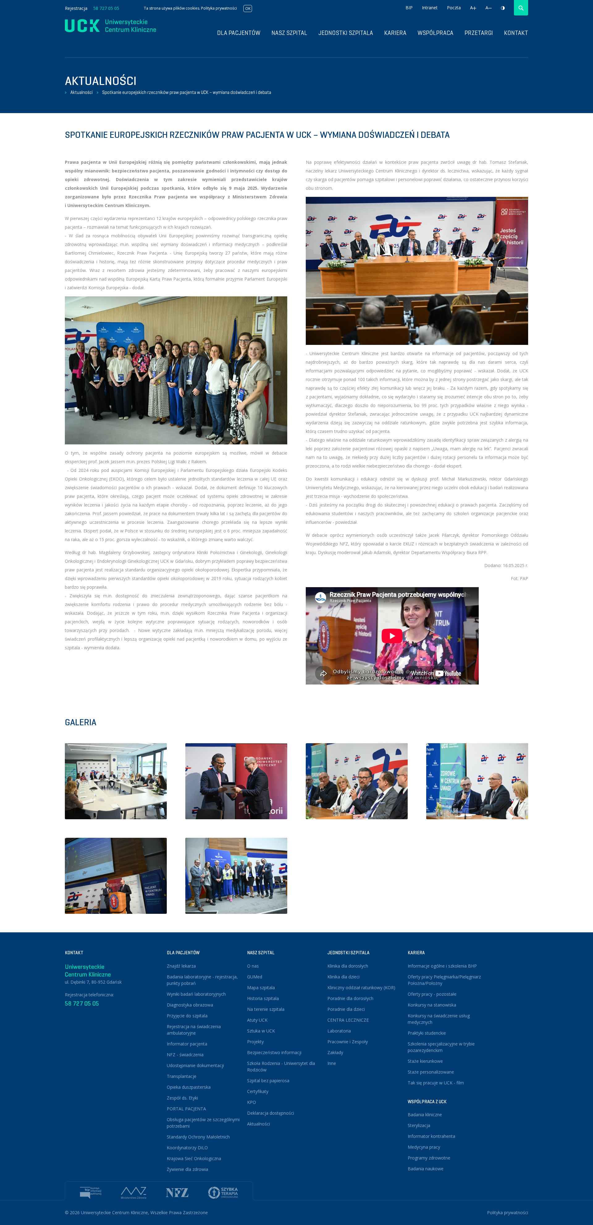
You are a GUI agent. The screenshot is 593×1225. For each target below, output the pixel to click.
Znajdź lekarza (181, 966)
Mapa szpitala (261, 987)
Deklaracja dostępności (270, 1113)
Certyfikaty (257, 1091)
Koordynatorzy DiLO (187, 1148)
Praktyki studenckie (427, 1033)
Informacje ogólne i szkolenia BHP (442, 966)
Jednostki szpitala (345, 33)
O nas (253, 966)
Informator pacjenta (187, 1044)
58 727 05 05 (106, 8)
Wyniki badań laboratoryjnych (196, 994)
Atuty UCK (257, 1020)
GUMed (254, 977)
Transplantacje (181, 1076)
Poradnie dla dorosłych (350, 998)
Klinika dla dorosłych (347, 966)
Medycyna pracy (424, 1147)
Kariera (395, 33)
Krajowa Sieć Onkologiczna (194, 1158)
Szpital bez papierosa (268, 1080)
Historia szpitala (263, 998)
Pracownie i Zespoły (347, 1042)
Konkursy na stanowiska (432, 1005)
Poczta (454, 8)
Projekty (255, 1042)
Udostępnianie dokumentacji (195, 1065)
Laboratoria (339, 1031)
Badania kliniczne (425, 1114)
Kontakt (516, 33)
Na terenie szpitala (265, 1009)
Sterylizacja (419, 1125)
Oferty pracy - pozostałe (432, 994)
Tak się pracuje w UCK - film (436, 1083)
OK (247, 8)
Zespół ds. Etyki (182, 1098)
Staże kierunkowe (425, 1061)
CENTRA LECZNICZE (348, 1020)
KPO (251, 1102)
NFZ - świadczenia (185, 1055)
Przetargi (479, 33)
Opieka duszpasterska (189, 1087)
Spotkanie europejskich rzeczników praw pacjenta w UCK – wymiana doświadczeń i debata (186, 92)
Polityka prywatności (219, 8)
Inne (331, 1063)
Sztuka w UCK (261, 1031)
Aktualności (81, 92)
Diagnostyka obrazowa (190, 1005)
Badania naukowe (426, 1169)
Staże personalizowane (431, 1072)
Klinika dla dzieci (343, 977)
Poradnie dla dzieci (346, 1009)
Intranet (430, 8)
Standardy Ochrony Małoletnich (198, 1137)
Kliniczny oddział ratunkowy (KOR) (361, 987)
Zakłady (335, 1052)
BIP (409, 8)
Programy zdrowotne (429, 1158)
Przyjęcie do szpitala (187, 1016)
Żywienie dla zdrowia (187, 1169)
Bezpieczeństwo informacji (274, 1052)
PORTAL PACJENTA (186, 1109)
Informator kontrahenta (431, 1136)
